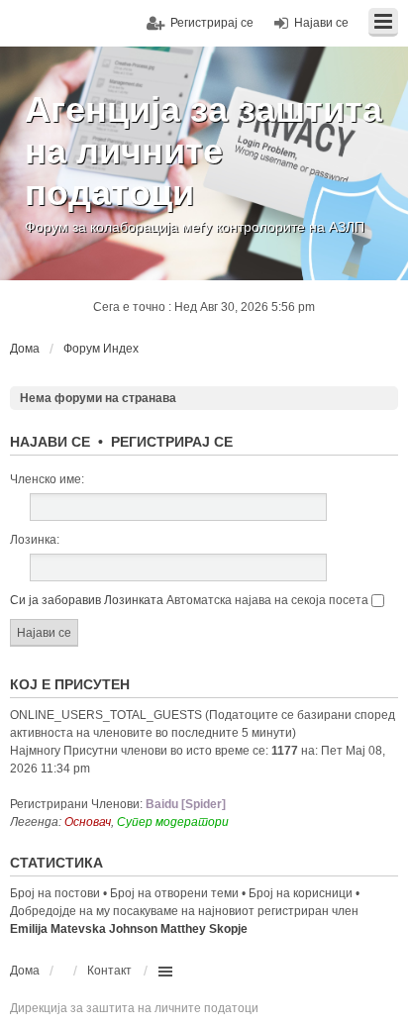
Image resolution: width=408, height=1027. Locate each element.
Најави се (50, 442)
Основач (87, 822)
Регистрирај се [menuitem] (212, 23)
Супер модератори (173, 822)
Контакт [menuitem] (109, 970)
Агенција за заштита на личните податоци (203, 151)
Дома (25, 970)
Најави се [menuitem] (321, 23)
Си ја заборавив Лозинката (86, 600)
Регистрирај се (172, 442)
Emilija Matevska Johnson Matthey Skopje (129, 929)
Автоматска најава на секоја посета (268, 600)
